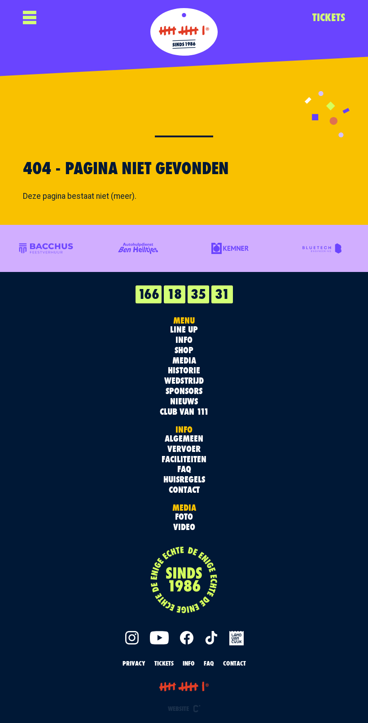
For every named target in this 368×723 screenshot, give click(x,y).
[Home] (184, 32)
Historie (184, 370)
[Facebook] (186, 637)
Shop (184, 350)
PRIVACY (134, 663)
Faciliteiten (184, 459)
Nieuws (184, 401)
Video (184, 527)
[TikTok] (211, 637)
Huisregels (184, 479)
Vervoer (184, 449)
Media (184, 360)
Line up (184, 329)
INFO (189, 663)
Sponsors (184, 391)
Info (184, 340)
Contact (184, 490)
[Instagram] (132, 637)
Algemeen (184, 439)
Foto (184, 517)
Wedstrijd (184, 381)
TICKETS (328, 17)
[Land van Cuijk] (236, 637)
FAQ (184, 469)
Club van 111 (184, 412)
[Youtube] (159, 637)
